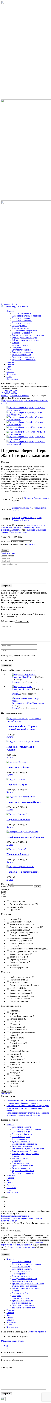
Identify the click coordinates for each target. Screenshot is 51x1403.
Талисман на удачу (18, 532)
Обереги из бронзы (19, 998)
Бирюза (13, 1013)
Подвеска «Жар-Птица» (23, 677)
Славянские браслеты (22, 320)
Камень (4, 544)
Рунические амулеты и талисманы (28, 335)
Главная (4, 395)
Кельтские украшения (22, 333)
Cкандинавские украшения (23, 932)
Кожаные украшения (21, 354)
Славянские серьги (21, 323)
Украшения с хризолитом (23, 359)
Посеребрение (17, 988)
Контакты (11, 374)
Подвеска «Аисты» (18, 854)
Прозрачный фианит (19, 1051)
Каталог (10, 311)
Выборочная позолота (22, 508)
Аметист (16, 517)
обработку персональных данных (19, 1247)
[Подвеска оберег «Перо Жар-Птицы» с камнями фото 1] (28, 410)
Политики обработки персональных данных (22, 1243)
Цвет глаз (14, 1075)
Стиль (4, 897)
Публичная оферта (9, 1221)
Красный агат (16, 1038)
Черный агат (16, 1081)
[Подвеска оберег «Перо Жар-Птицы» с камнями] (25, 403)
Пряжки (15, 342)
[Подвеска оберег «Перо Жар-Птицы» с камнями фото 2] (28, 415)
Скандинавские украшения (24, 330)
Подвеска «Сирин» (18, 784)
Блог (9, 367)
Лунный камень (17, 1043)
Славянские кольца (21, 318)
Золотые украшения (21, 350)
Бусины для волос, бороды (24, 337)
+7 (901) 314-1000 (9, 393)
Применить (6, 1091)
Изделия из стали (18, 982)
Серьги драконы (19, 325)
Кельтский (15, 907)
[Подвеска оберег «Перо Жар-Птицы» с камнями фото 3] (28, 419)
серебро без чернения (20, 990)
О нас (9, 376)
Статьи (10, 369)
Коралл (13, 1035)
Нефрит (14, 1046)
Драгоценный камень (11, 1006)
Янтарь (13, 1086)
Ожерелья (16, 347)
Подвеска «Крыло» (21, 689)
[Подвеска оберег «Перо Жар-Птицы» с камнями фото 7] (28, 439)
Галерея (10, 364)
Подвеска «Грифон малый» (23, 871)
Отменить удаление (37, 1332)
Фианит (14, 1065)
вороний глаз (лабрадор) (21, 1016)
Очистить (30, 544)
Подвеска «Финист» (18, 819)
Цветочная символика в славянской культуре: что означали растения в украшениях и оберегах (28, 1108)
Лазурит (14, 1040)
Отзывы (10, 371)
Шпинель (14, 1083)
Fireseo (18, 1230)
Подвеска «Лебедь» (18, 767)
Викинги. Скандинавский (36, 498)
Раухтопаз (15, 1054)
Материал (5, 541)
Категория (6, 914)
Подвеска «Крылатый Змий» (24, 802)
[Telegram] (3, 1400)
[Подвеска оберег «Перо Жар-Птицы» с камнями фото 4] (28, 424)
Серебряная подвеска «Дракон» (25, 836)
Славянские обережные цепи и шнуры (28, 949)
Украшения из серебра (20, 996)
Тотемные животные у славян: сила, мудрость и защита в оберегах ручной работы (28, 1114)
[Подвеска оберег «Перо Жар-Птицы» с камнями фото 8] (28, 444)
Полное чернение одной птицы (25, 985)
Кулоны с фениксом (21, 328)
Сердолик (14, 1056)
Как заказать (12, 379)
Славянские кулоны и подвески (26, 316)
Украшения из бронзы (20, 993)
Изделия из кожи (18, 980)
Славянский (16, 901)
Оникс (13, 1048)
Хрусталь (14, 1073)
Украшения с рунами (20, 954)
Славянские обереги (21, 313)
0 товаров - (9, 304)
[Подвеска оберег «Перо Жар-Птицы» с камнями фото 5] (28, 429)
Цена (3, 892)
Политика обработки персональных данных (21, 1218)
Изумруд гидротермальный (23, 1032)
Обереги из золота (18, 1001)
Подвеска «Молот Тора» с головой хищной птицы (22, 728)
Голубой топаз (27, 517)
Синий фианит (17, 1059)
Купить (5, 550)
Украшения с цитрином (23, 357)
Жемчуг (14, 1024)
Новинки (11, 362)
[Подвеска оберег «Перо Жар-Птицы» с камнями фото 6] (28, 434)
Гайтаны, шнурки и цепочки (25, 340)
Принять (5, 1254)
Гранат (38, 517)
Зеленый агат (16, 1027)
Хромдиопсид (16, 1070)
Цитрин (25, 520)
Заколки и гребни (20, 345)
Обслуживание (8, 621)
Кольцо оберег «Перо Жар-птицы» (28, 703)
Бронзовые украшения (22, 352)
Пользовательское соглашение (15, 1216)
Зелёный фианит (18, 1029)
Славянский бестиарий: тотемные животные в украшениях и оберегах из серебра (28, 1102)
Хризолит (16, 520)
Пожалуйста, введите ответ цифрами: (18, 655)
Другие (13, 909)
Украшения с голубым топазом (24, 1062)
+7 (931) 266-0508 (9, 391)
